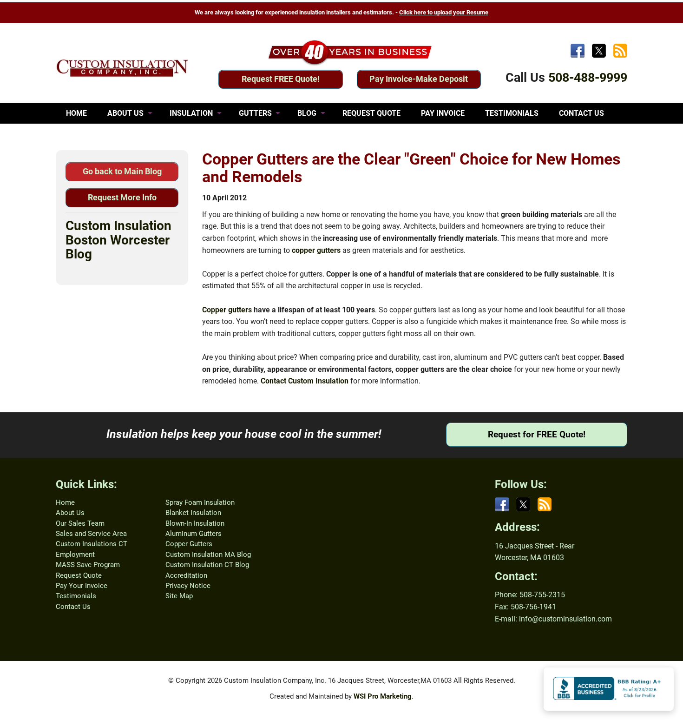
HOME (76, 113)
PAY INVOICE (443, 113)
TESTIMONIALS (512, 113)
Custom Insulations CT (91, 544)
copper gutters (316, 250)
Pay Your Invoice (81, 585)
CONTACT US (581, 113)
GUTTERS (255, 113)
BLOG (306, 113)
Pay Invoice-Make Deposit (418, 79)
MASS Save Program (88, 565)
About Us (70, 513)
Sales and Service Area (91, 533)
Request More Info (122, 197)
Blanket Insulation (193, 513)
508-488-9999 (587, 77)
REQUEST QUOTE (371, 113)
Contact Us (73, 606)
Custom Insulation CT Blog (207, 565)
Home (65, 502)
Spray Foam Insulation (200, 502)
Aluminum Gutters (193, 533)
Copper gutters (227, 309)
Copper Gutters (188, 544)
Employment (75, 554)
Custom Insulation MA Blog (208, 554)
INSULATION (191, 113)
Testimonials (76, 596)
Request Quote (79, 575)
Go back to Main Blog (122, 171)
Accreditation (186, 575)
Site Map (179, 596)
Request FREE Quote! (281, 79)
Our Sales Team (80, 523)
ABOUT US (125, 113)
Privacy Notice (187, 585)
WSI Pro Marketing (383, 696)
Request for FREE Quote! (536, 434)
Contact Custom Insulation (304, 381)
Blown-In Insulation (194, 523)
